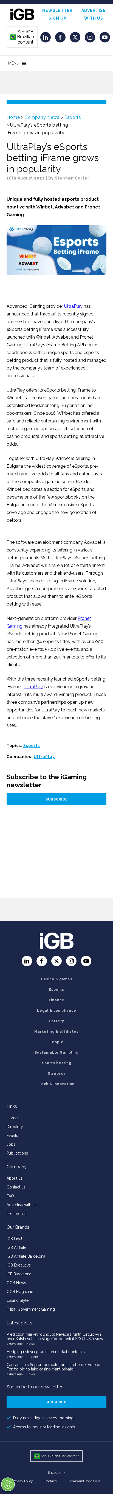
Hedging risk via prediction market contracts (46, 1352)
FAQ (10, 1196)
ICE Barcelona (19, 1274)
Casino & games (56, 979)
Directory (15, 1126)
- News (29, 1343)
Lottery (56, 1021)
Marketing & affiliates (56, 1032)
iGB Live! (14, 1238)
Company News (42, 117)
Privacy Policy (23, 1481)
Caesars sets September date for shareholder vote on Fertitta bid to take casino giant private (54, 1366)
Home (13, 117)
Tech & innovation (57, 1084)
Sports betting (56, 1063)
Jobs (11, 1144)
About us (14, 1178)
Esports (72, 117)
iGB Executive (19, 1265)
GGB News (16, 1283)
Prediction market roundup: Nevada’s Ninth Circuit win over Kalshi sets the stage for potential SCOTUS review (55, 1336)
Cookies (50, 1481)
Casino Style (18, 1300)
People (56, 1042)
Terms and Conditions (84, 1481)
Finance (56, 1000)
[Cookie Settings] (8, 1484)
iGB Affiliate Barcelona (26, 1256)
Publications (17, 1153)
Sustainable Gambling (56, 1052)
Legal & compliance (56, 1011)
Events (12, 1135)
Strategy (57, 1073)
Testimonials (18, 1213)
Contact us (16, 1187)
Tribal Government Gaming (31, 1309)
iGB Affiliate (16, 1247)
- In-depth (32, 1356)
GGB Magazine (20, 1291)
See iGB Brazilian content (22, 37)
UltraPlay (73, 306)
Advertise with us (21, 1205)
